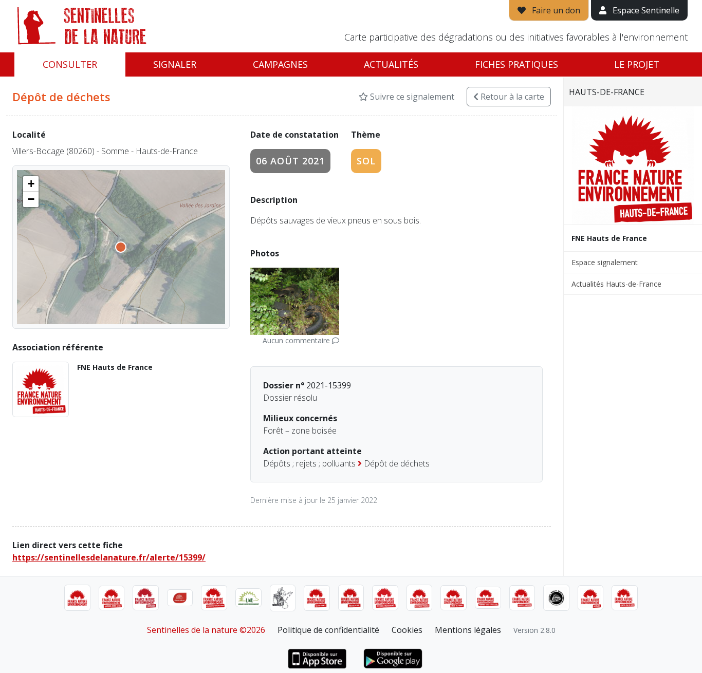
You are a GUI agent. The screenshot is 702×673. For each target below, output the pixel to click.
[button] (31, 184)
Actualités (391, 64)
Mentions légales (468, 629)
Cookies (407, 629)
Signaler (174, 64)
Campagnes (280, 64)
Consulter (70, 64)
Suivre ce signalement (411, 96)
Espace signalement (604, 262)
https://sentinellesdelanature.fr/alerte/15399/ (109, 557)
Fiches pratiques (516, 64)
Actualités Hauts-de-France (616, 284)
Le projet (636, 64)
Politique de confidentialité (328, 629)
